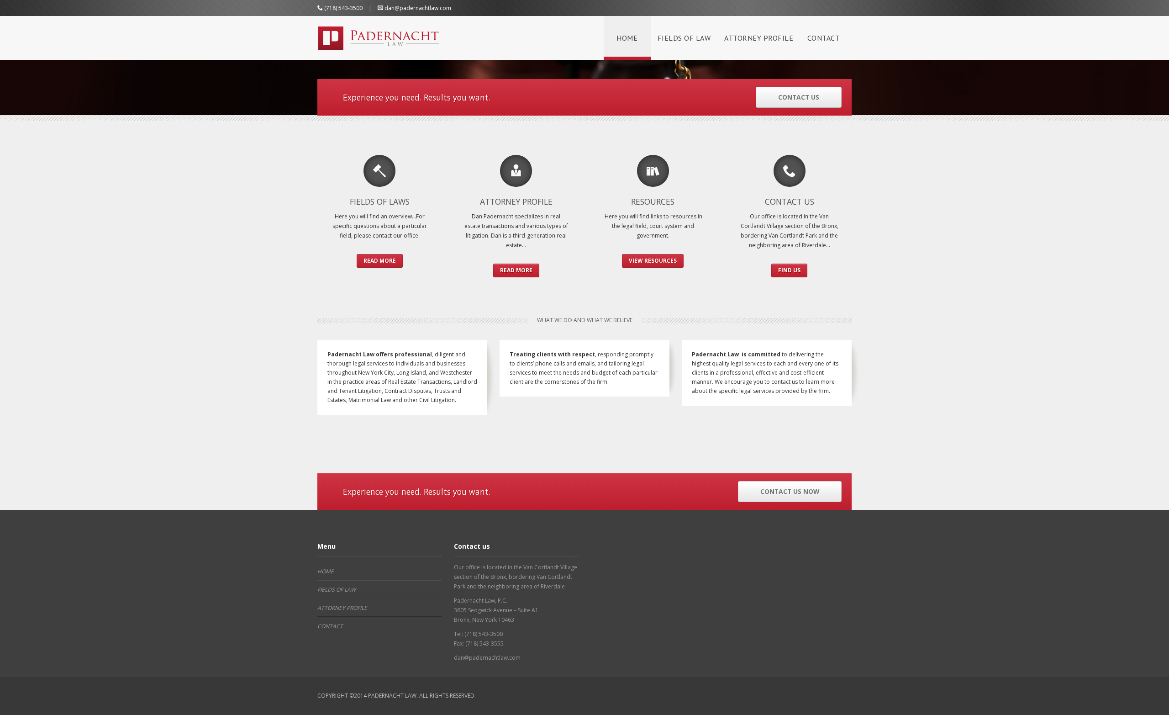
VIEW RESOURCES (653, 261)
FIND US (789, 270)
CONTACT (823, 37)
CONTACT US (798, 97)
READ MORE (379, 261)
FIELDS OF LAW (684, 37)
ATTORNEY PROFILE (758, 37)
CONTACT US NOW (789, 491)
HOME (626, 37)
